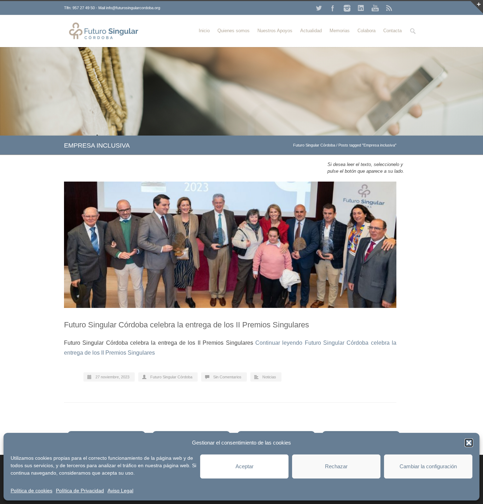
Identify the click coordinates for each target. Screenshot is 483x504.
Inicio (204, 30)
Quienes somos (233, 30)
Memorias (340, 30)
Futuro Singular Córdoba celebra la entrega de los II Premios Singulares (186, 324)
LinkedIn (361, 8)
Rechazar (336, 466)
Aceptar (244, 466)
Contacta (392, 30)
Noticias (269, 377)
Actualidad (311, 30)
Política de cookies (31, 490)
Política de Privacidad (80, 490)
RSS (389, 8)
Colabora (366, 30)
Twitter (319, 8)
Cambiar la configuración (428, 466)
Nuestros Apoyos (274, 30)
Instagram (347, 8)
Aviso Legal (120, 490)
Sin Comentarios (227, 377)
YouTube (375, 8)
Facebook (333, 8)
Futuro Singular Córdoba (314, 145)
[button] (468, 442)
